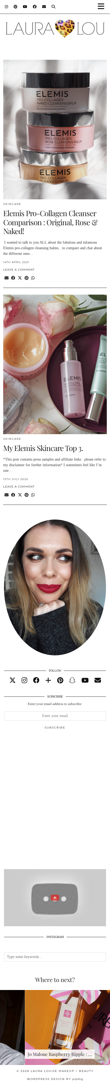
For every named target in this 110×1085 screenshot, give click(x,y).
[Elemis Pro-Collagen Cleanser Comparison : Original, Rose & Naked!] (55, 129)
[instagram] (24, 680)
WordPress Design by (55, 1079)
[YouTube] (25, 6)
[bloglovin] (48, 680)
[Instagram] (6, 6)
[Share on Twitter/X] (20, 278)
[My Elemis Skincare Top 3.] (55, 364)
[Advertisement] (55, 802)
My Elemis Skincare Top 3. (43, 448)
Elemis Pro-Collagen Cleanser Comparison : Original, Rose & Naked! (50, 222)
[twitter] (12, 680)
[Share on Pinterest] (26, 278)
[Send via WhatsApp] (33, 278)
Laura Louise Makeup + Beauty (62, 1071)
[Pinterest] (16, 6)
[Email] (44, 6)
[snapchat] (72, 680)
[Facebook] (35, 6)
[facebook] (36, 680)
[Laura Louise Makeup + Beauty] (55, 26)
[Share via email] (6, 278)
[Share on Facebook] (13, 278)
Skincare (12, 204)
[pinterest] (60, 680)
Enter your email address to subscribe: (55, 704)
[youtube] (85, 680)
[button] (102, 7)
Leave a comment (19, 269)
